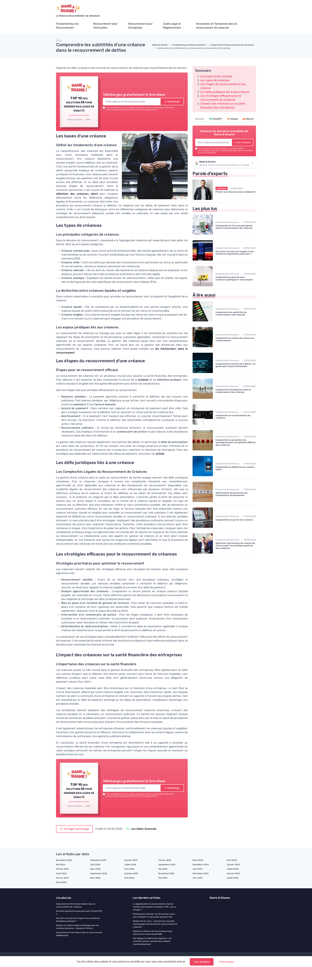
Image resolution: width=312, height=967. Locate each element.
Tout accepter (202, 961)
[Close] (214, 459)
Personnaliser (226, 961)
